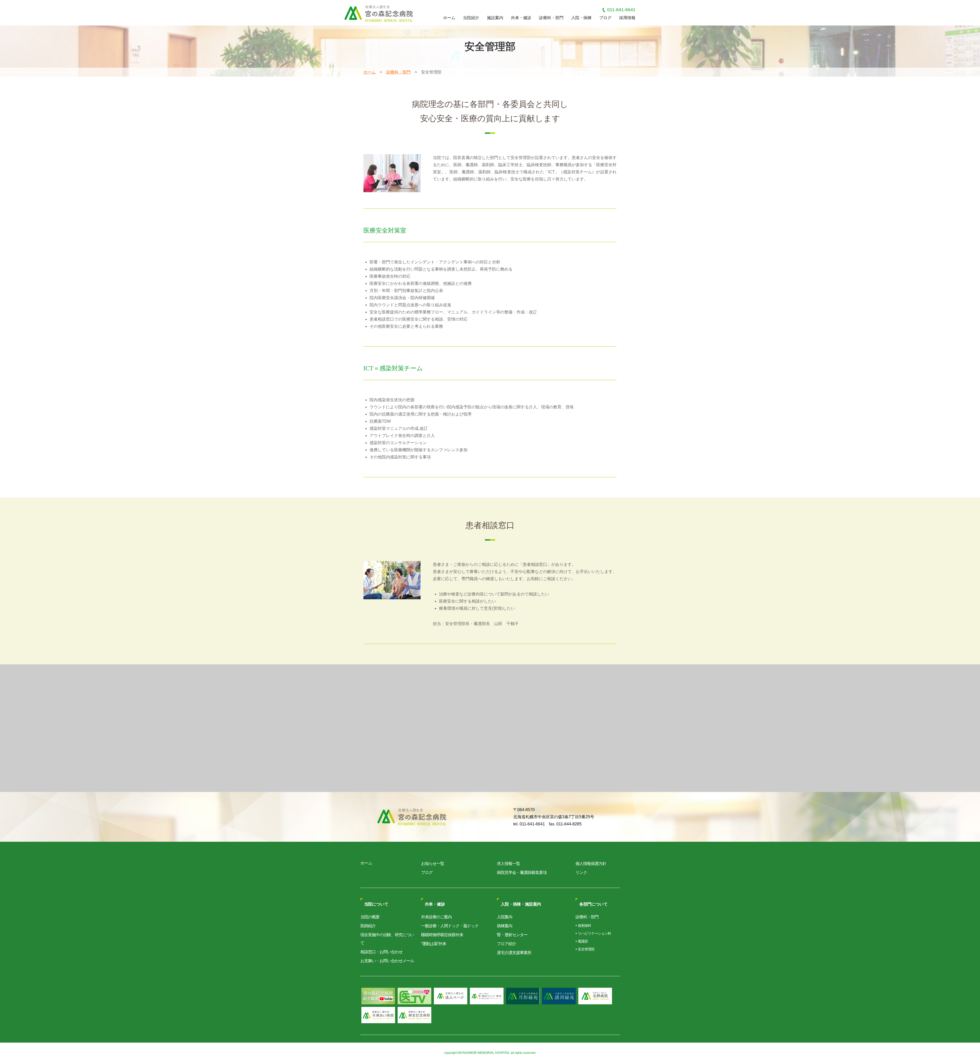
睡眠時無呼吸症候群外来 (442, 935)
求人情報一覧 (508, 863)
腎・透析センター (512, 935)
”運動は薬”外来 (433, 944)
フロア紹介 (506, 944)
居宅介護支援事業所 (514, 952)
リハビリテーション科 (594, 933)
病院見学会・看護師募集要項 (522, 872)
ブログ (605, 18)
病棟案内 (504, 926)
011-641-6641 (621, 9)
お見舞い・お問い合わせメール (387, 961)
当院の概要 (369, 917)
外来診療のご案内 (436, 917)
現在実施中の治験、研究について (387, 939)
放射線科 (584, 925)
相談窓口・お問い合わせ (381, 952)
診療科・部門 (551, 18)
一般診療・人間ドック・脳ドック (450, 926)
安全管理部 (586, 949)
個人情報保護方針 (590, 863)
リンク (581, 872)
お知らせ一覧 (432, 863)
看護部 (583, 941)
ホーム (449, 18)
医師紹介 (368, 926)
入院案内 (504, 917)
